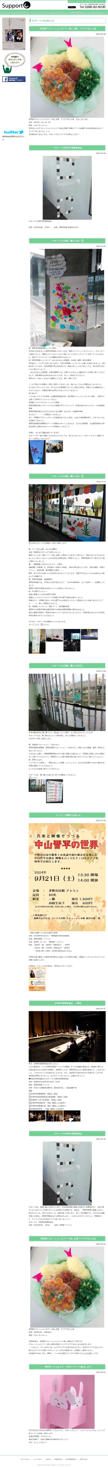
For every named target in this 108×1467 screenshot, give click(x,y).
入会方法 (58, 12)
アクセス (72, 1)
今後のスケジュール (89, 1)
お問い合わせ (96, 12)
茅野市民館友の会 (77, 12)
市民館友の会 (58, 1459)
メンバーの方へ (39, 12)
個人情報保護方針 (71, 1459)
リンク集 (80, 1)
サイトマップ (100, 1)
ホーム (6, 12)
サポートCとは (20, 12)
